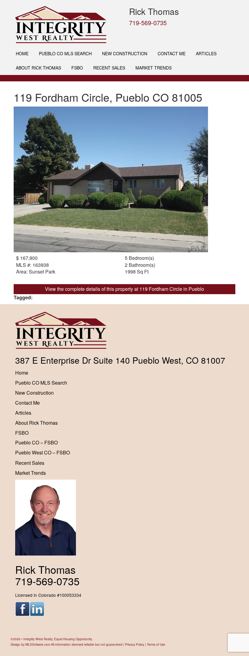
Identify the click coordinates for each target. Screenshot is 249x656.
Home (22, 53)
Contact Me (172, 53)
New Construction (124, 53)
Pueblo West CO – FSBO (42, 452)
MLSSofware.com (38, 644)
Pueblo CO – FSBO (36, 442)
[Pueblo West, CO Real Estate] (67, 24)
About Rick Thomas (38, 68)
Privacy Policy (134, 644)
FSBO (77, 68)
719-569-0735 (148, 22)
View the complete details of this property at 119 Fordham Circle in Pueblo (124, 288)
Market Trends (153, 68)
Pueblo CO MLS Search (65, 53)
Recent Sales (109, 68)
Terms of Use (156, 644)
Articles (206, 53)
